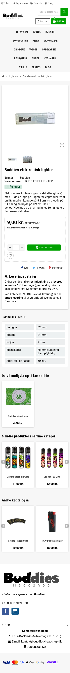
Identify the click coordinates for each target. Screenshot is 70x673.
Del (26, 267)
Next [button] (67, 462)
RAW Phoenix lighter (52, 541)
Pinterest (57, 267)
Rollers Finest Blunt (18, 541)
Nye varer (22, 3)
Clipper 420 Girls (52, 477)
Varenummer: (13, 181)
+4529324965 (26, 636)
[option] (18, 466)
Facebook (5, 611)
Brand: (8, 177)
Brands (38, 3)
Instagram (15, 611)
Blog (50, 3)
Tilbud (7, 3)
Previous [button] (3, 462)
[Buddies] (13, 16)
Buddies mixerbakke (18, 416)
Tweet (41, 267)
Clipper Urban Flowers (18, 477)
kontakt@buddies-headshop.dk (41, 641)
